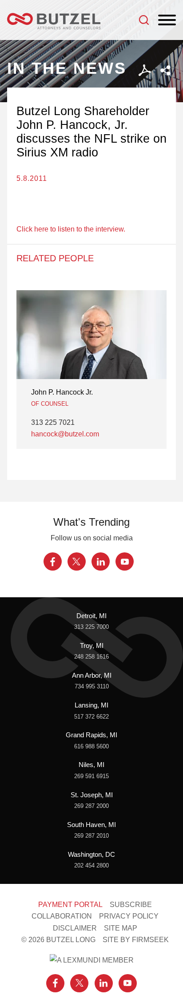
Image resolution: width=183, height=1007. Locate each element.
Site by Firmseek (136, 939)
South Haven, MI (91, 824)
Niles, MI (91, 764)
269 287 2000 (91, 806)
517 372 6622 (91, 716)
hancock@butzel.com (65, 434)
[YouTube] (124, 561)
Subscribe (131, 904)
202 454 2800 (91, 865)
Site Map (120, 928)
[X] (77, 561)
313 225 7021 (53, 422)
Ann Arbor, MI (91, 675)
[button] (165, 70)
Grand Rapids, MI (91, 735)
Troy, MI (91, 645)
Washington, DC (91, 854)
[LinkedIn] (101, 561)
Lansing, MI (91, 705)
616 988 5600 (91, 746)
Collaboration (62, 916)
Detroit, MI (91, 615)
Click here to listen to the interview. (70, 229)
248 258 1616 (91, 656)
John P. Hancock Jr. (62, 392)
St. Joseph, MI (92, 795)
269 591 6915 (91, 776)
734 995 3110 (92, 686)
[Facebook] (53, 561)
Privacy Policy (129, 916)
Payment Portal (70, 904)
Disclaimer (75, 928)
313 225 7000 (91, 626)
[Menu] (167, 20)
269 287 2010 (91, 835)
